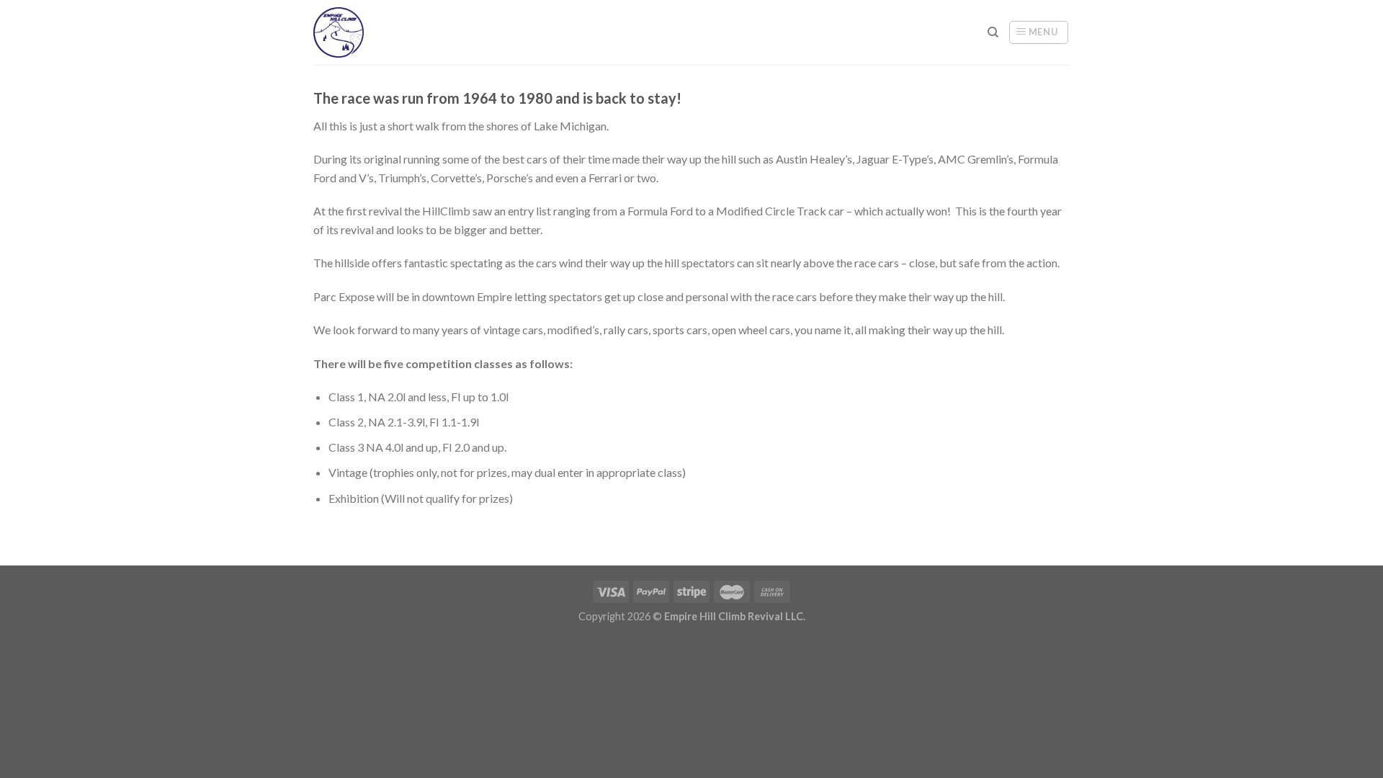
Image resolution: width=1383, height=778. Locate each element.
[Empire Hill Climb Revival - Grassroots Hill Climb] (351, 32)
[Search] (993, 32)
